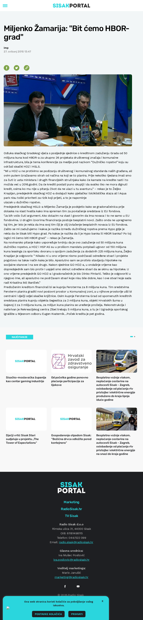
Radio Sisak (76, 595)
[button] (131, 336)
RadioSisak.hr (71, 509)
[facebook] (65, 586)
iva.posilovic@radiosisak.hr (71, 559)
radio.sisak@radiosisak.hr (76, 542)
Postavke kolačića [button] (48, 614)
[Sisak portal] (71, 5)
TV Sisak (71, 516)
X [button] (102, 601)
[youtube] (78, 586)
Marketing (71, 502)
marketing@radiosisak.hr (71, 577)
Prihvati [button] (77, 614)
